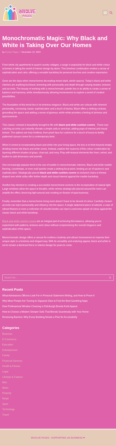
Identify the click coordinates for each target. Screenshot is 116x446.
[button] (105, 13)
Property (6, 393)
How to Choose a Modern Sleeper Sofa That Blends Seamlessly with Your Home (45, 311)
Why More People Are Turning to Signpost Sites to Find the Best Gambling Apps (45, 301)
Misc (4, 382)
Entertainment (9, 350)
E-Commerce (9, 339)
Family (6, 355)
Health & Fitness (11, 366)
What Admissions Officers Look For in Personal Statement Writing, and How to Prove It (48, 295)
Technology (8, 409)
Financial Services (12, 361)
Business (7, 334)
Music (5, 387)
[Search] (110, 277)
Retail (5, 398)
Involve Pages (12, 52)
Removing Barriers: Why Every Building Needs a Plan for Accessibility (39, 317)
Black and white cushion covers (19, 221)
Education (7, 344)
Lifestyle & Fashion (12, 377)
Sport (5, 404)
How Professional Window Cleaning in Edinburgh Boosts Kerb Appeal (39, 306)
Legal (5, 371)
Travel (5, 414)
